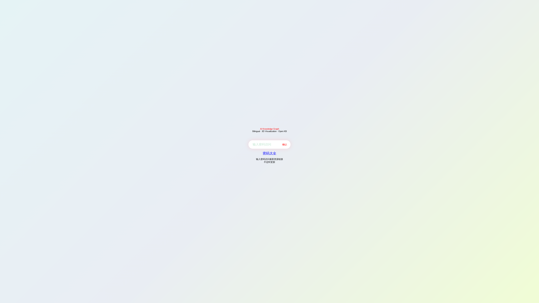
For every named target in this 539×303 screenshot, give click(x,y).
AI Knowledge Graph (269, 129)
